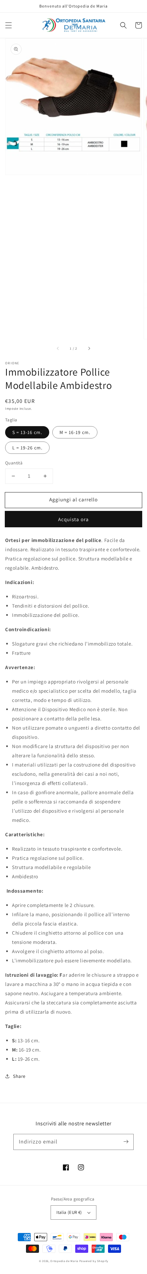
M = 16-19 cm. (74, 432)
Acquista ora (73, 519)
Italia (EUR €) (69, 1212)
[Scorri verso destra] (88, 348)
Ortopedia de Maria (64, 1261)
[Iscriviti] (125, 1141)
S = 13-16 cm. (27, 432)
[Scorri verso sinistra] (58, 348)
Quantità (14, 463)
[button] (8, 25)
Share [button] (19, 1076)
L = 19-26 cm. (27, 448)
